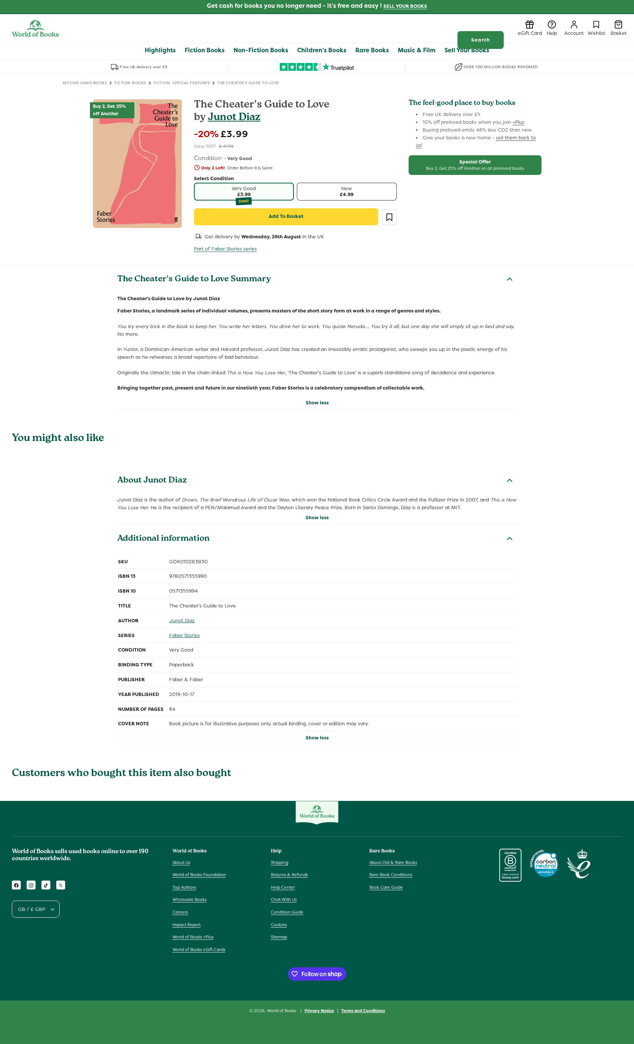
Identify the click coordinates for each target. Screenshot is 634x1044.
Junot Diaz (234, 118)
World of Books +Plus (193, 937)
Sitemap (279, 937)
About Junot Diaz (152, 481)
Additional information (163, 539)
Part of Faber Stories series (225, 249)
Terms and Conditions (363, 1010)
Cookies (279, 924)
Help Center (283, 887)
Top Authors (184, 887)
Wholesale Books (189, 900)
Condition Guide (287, 912)
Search (480, 40)
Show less (317, 402)
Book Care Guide (386, 887)
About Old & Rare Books (393, 862)
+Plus (518, 122)
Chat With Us (284, 900)
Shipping (279, 862)
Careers (180, 912)
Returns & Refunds (289, 874)
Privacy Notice (319, 1010)
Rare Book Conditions (390, 874)
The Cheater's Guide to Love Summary (194, 280)
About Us (181, 862)
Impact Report (186, 924)
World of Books (282, 1010)
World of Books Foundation (199, 874)
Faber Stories (184, 635)
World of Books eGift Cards (198, 949)
